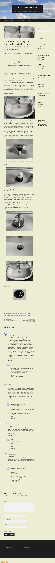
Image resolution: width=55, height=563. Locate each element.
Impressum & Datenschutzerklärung (12, 20)
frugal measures (41, 124)
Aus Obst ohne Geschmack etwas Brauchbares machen (29, 320)
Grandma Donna (41, 126)
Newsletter (24, 20)
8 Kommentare (25, 46)
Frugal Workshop (41, 122)
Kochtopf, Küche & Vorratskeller (44, 75)
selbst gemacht (22, 315)
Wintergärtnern (41, 108)
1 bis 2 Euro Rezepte (42, 44)
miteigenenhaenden (27, 8)
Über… (30, 20)
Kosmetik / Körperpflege (42, 79)
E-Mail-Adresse (7, 519)
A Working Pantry (41, 125)
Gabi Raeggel (40, 121)
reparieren (29, 313)
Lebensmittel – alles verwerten (43, 82)
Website (5, 524)
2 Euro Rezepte (41, 48)
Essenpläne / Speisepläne (42, 61)
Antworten (10, 360)
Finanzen (40, 64)
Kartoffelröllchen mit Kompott (9, 320)
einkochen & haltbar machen (43, 55)
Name (5, 513)
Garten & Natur (41, 66)
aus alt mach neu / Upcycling (43, 52)
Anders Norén (44, 553)
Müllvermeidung (41, 84)
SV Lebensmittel (41, 104)
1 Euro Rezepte (41, 46)
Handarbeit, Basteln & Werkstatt (11, 313)
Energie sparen (41, 57)
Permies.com (40, 120)
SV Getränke (40, 100)
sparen (28, 315)
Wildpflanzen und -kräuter (43, 106)
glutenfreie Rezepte (41, 68)
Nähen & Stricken (41, 86)
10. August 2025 (7, 46)
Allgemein (40, 50)
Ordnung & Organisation (42, 88)
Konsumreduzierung (8, 315)
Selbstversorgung (41, 95)
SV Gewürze (40, 102)
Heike (9, 422)
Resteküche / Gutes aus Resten (44, 93)
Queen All (9, 384)
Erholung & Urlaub (41, 59)
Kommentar (6, 501)
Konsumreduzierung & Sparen (22, 313)
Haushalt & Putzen (41, 73)
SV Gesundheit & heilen (42, 97)
